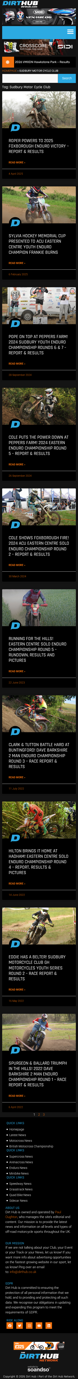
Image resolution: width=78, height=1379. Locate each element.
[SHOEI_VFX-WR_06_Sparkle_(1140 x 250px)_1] (39, 23)
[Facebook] (9, 1325)
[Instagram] (29, 1325)
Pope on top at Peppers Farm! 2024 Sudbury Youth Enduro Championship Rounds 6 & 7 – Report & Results (38, 345)
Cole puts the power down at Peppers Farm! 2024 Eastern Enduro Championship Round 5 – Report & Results (38, 445)
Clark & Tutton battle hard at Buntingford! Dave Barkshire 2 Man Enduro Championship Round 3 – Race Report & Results (39, 756)
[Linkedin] (49, 1325)
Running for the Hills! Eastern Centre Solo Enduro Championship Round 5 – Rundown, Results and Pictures (38, 650)
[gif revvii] (39, 1349)
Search (69, 77)
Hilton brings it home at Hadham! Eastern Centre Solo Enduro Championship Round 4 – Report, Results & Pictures (38, 862)
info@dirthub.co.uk (23, 1272)
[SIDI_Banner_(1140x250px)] (39, 54)
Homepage (9, 70)
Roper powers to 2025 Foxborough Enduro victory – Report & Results (39, 146)
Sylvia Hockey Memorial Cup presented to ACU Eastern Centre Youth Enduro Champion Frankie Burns (37, 244)
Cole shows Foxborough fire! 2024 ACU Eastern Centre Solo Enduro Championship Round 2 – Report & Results (39, 546)
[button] (70, 31)
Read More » (17, 162)
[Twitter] (19, 1325)
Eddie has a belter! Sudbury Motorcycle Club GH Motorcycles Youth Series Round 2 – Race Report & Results (37, 968)
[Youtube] (39, 1325)
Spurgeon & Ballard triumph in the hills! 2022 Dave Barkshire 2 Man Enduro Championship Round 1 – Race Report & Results (38, 1074)
